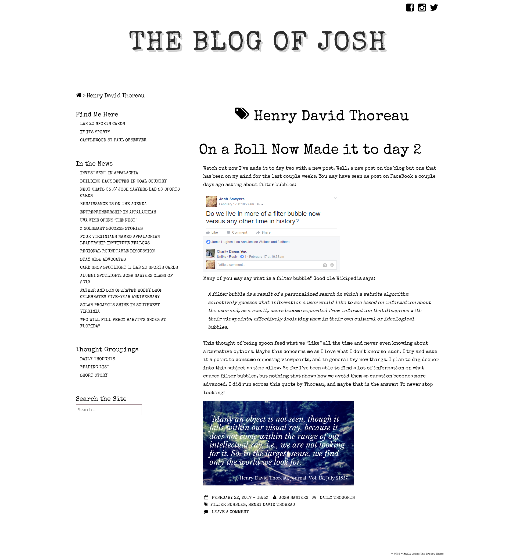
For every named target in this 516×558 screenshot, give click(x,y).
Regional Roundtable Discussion (117, 251)
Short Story (94, 376)
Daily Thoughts (337, 498)
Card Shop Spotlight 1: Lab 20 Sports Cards (129, 268)
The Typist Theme (431, 554)
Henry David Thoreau (271, 505)
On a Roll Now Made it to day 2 (310, 151)
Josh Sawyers (293, 498)
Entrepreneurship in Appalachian (118, 212)
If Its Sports (95, 132)
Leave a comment (230, 512)
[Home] (78, 96)
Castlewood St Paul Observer (113, 140)
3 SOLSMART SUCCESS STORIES (111, 229)
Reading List (94, 367)
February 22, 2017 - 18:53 (240, 498)
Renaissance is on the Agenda (113, 204)
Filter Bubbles (228, 505)
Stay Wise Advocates (103, 260)
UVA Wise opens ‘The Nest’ (108, 221)
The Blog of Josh (258, 44)
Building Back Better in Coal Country (123, 182)
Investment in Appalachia (109, 173)
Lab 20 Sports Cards (102, 124)
